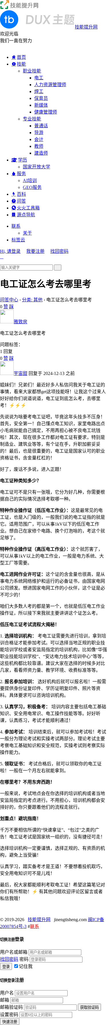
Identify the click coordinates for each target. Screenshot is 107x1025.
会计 (38, 139)
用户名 (7, 992)
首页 (21, 57)
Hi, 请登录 (10, 251)
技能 (21, 64)
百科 (21, 194)
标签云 (18, 239)
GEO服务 (32, 187)
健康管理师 (45, 112)
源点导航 (26, 214)
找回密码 (59, 251)
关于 (27, 233)
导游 (38, 132)
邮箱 (4, 1000)
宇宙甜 (20, 373)
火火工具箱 (28, 207)
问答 (21, 201)
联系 (16, 226)
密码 (24, 959)
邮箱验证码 (11, 1007)
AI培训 (30, 180)
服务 (21, 173)
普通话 (41, 125)
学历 (22, 160)
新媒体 (41, 105)
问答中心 (9, 299)
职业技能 (32, 70)
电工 (38, 77)
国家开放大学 (36, 166)
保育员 (41, 98)
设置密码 (9, 1014)
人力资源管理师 (50, 84)
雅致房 (20, 321)
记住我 (26, 966)
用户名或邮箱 (13, 952)
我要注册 (35, 251)
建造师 (41, 153)
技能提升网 (39, 919)
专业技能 (32, 118)
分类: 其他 (32, 299)
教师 (38, 146)
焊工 (38, 91)
